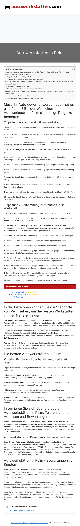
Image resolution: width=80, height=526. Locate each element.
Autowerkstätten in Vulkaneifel (22, 510)
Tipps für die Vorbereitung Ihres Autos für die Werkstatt (25, 79)
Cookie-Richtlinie (37, 523)
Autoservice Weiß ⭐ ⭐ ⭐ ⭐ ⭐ (24, 292)
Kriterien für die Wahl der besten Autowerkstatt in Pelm (24, 89)
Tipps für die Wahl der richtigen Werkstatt (20, 77)
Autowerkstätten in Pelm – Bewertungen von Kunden (24, 98)
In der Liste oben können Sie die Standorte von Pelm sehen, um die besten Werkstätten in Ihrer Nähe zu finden (39, 83)
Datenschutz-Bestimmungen (21, 523)
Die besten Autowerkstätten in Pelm (18, 86)
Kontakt (45, 523)
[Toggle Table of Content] (72, 69)
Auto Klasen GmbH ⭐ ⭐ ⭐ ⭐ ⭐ (24, 294)
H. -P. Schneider (17, 297)
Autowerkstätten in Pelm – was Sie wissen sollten (22, 96)
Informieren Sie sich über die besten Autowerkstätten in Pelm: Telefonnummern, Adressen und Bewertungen (39, 92)
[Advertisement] (40, 28)
